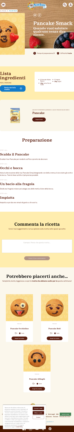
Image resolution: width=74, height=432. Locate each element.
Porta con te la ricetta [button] (10, 88)
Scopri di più (39, 119)
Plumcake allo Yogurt (64, 416)
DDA (57, 414)
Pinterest (50, 429)
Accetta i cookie (38, 408)
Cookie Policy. (19, 426)
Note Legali (51, 414)
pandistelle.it (50, 421)
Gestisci (38, 417)
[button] (3, 5)
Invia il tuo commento (37, 258)
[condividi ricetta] (39, 15)
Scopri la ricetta (19, 338)
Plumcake (55, 416)
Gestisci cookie (65, 414)
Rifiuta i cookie (38, 413)
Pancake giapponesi (46, 416)
